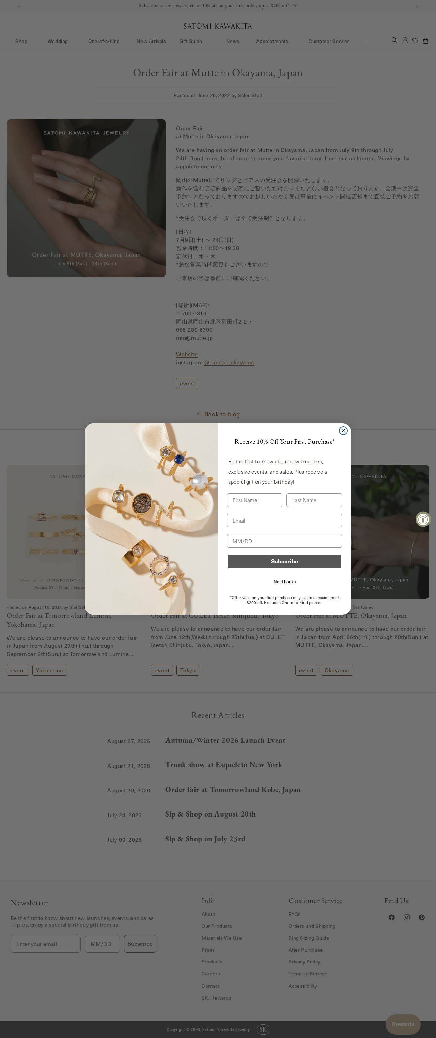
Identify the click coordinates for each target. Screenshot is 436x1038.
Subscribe (284, 561)
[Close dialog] (343, 431)
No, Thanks (285, 582)
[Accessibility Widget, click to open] (423, 519)
